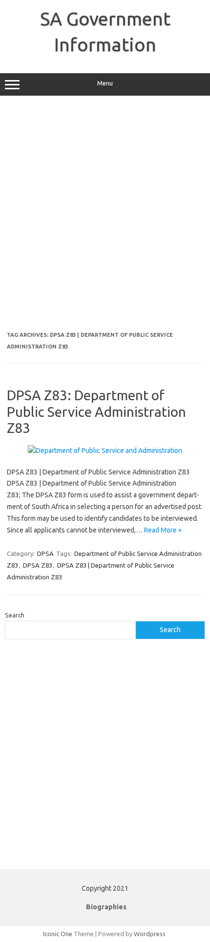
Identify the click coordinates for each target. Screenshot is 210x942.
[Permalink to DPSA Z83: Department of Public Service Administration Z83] (105, 450)
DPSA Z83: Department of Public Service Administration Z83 (96, 411)
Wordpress (150, 933)
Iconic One (57, 933)
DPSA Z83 (37, 565)
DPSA (45, 553)
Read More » (163, 530)
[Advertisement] (105, 217)
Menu (105, 83)
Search (14, 615)
